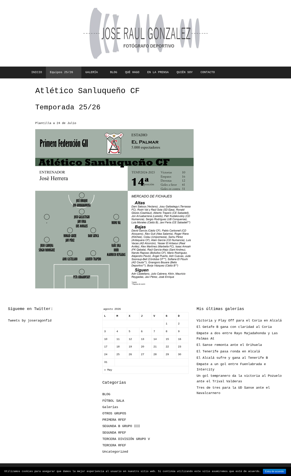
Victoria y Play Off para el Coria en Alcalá (239, 320)
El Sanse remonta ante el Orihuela (229, 345)
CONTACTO (208, 72)
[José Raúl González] (145, 33)
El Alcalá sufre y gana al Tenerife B (232, 358)
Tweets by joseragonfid (29, 320)
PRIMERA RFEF (114, 420)
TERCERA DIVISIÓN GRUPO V (126, 439)
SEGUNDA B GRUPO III (121, 426)
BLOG (113, 72)
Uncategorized (115, 452)
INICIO (36, 72)
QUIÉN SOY (185, 72)
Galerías (110, 407)
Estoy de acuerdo (274, 471)
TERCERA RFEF (114, 445)
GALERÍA (91, 72)
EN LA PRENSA (158, 72)
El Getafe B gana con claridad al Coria (234, 327)
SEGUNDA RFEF (114, 433)
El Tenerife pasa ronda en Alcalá (228, 351)
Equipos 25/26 (61, 72)
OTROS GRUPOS (114, 413)
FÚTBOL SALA (113, 401)
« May (108, 369)
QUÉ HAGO (132, 72)
